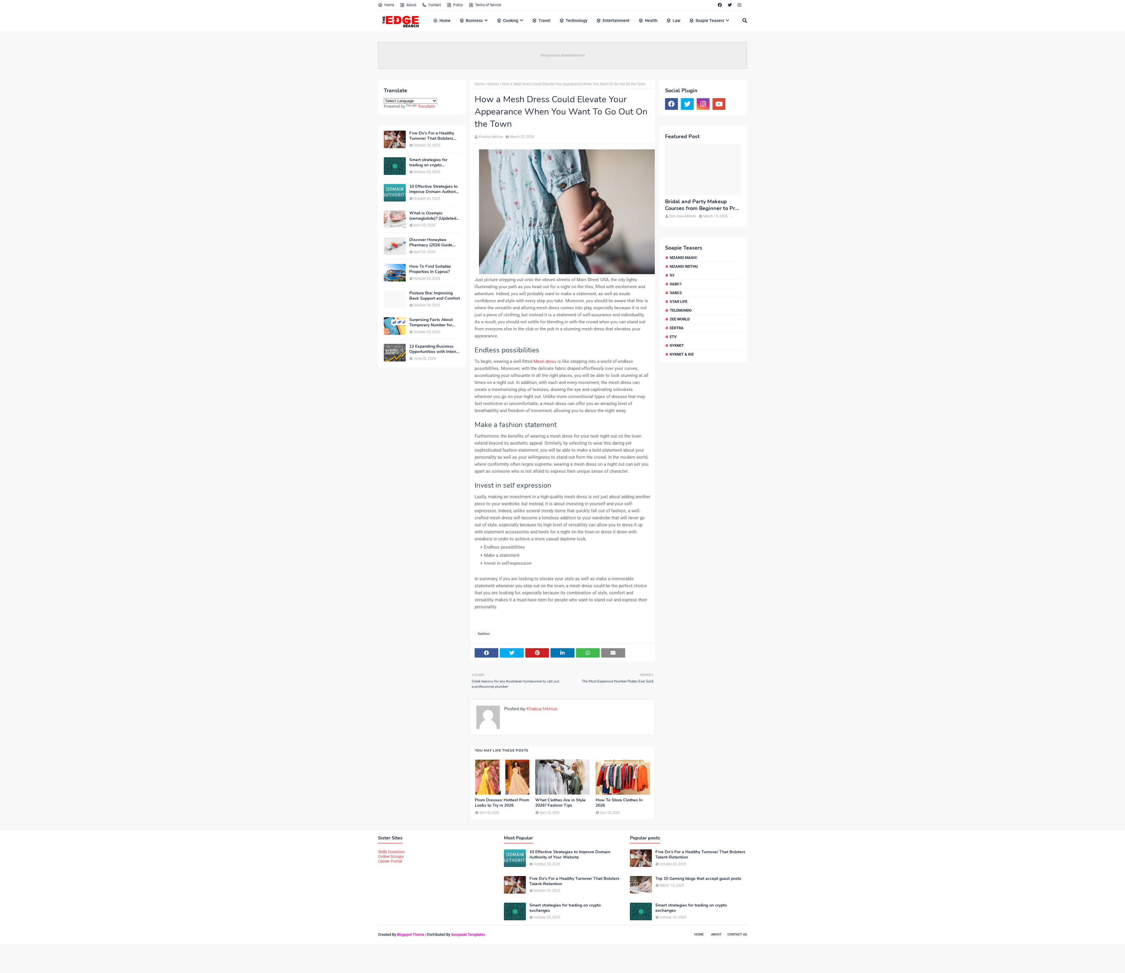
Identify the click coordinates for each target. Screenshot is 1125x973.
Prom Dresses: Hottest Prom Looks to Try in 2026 (502, 803)
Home (389, 5)
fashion (493, 84)
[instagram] (739, 5)
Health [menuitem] (651, 20)
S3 (672, 275)
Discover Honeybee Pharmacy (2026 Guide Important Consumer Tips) (434, 242)
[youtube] (718, 104)
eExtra (676, 328)
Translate (426, 106)
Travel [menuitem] (544, 20)
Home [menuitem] (445, 20)
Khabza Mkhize (490, 137)
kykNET (677, 345)
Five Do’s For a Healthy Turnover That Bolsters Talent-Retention (431, 136)
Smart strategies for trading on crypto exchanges (428, 162)
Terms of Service (488, 5)
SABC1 (676, 284)
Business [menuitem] (474, 20)
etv (673, 336)
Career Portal (390, 861)
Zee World (680, 319)
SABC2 (676, 293)
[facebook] (719, 5)
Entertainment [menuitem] (616, 20)
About (411, 5)
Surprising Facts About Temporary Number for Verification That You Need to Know (431, 322)
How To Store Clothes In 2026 (619, 803)
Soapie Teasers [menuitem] (710, 20)
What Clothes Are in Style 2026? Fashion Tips (560, 803)
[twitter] (729, 5)
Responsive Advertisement (563, 55)
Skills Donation (391, 851)
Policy (458, 5)
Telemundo (681, 310)
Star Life (678, 301)
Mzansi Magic (683, 257)
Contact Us (737, 934)
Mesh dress (544, 361)
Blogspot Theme (410, 934)
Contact (434, 5)
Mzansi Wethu (684, 266)
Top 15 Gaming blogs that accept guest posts (698, 878)
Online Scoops (391, 856)
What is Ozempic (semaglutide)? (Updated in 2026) (432, 216)
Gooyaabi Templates (468, 934)
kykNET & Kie (682, 354)
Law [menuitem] (676, 20)
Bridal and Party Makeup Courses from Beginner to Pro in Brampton (701, 205)
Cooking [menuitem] (510, 20)
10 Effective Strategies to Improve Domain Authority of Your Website (434, 189)
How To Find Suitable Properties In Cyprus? (430, 269)
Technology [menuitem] (576, 20)
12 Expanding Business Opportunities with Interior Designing (434, 349)
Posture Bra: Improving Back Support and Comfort (434, 296)
